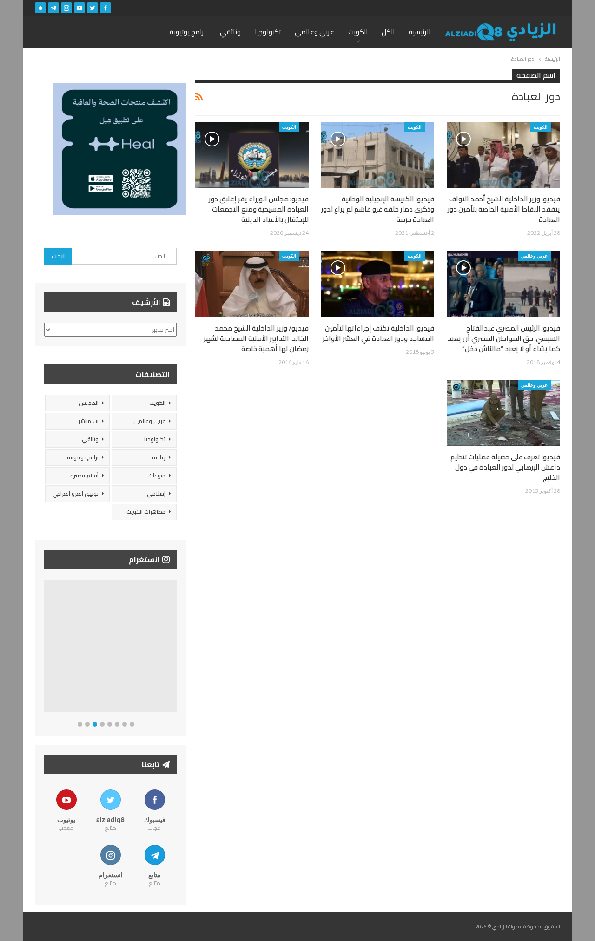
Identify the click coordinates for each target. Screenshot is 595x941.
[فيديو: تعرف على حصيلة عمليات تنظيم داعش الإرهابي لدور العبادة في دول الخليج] (503, 413)
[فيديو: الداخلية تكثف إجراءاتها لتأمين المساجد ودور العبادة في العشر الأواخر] (378, 284)
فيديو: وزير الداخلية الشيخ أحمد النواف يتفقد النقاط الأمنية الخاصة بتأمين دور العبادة (504, 209)
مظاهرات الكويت (145, 511)
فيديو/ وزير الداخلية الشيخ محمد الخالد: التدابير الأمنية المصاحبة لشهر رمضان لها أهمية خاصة (256, 338)
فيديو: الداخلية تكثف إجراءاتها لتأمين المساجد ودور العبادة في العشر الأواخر (378, 333)
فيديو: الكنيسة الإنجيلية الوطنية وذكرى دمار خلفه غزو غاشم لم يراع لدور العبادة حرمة (377, 209)
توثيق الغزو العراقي (76, 493)
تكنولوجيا (268, 32)
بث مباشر (89, 421)
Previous (46, 648)
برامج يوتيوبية (83, 457)
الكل (388, 32)
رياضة (158, 457)
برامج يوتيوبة (188, 32)
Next (174, 648)
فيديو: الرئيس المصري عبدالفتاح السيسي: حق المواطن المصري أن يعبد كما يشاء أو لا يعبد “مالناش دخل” (504, 338)
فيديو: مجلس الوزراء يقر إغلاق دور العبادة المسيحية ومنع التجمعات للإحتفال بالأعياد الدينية (259, 209)
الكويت (358, 32)
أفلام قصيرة (84, 475)
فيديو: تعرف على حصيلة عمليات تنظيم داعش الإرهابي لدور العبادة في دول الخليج (505, 467)
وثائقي (230, 32)
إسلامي (156, 493)
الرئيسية (419, 32)
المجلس (89, 403)
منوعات (156, 475)
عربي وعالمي (314, 32)
